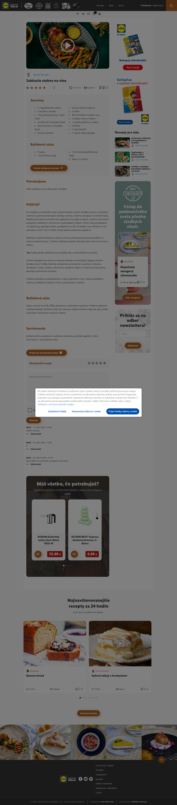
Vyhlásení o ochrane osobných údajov (56, 404)
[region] (88, 402)
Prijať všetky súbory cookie (123, 411)
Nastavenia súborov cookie (86, 411)
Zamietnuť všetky (57, 411)
